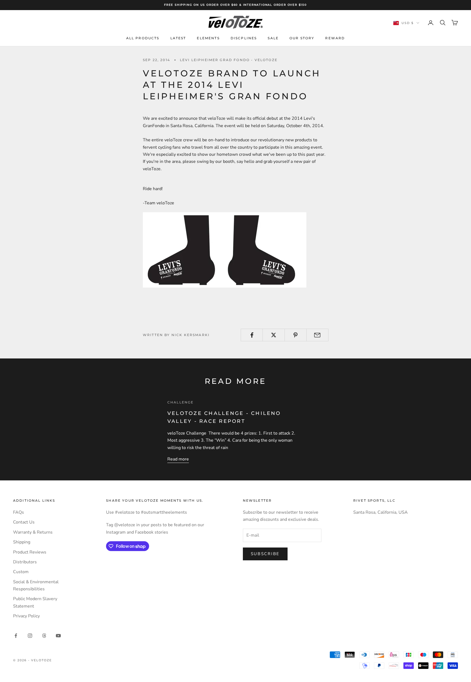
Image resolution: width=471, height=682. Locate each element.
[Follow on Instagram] (30, 635)
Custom (21, 572)
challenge (180, 402)
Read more (178, 459)
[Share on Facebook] (251, 335)
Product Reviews (29, 552)
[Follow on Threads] (44, 635)
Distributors (25, 562)
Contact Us (24, 522)
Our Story (301, 38)
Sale (273, 38)
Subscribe (265, 554)
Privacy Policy (26, 616)
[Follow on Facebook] (16, 635)
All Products (142, 38)
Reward (335, 38)
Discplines (244, 38)
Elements (208, 38)
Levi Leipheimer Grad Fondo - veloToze (228, 60)
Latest (178, 38)
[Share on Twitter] (273, 335)
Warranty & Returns (33, 532)
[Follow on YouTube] (58, 635)
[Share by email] (317, 335)
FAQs (18, 512)
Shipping (21, 542)
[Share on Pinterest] (295, 335)
